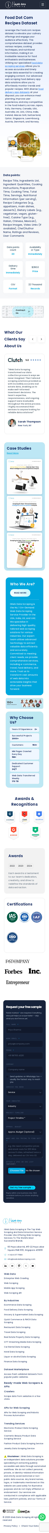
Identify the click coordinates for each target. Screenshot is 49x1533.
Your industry (13, 1101)
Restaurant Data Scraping (17, 1327)
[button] (32, 339)
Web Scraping (11, 1283)
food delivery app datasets (24, 90)
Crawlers (9, 1391)
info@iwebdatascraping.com (21, 1259)
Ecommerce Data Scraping (18, 1304)
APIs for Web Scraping (17, 1407)
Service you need (15, 1087)
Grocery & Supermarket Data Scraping (23, 1314)
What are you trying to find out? (23, 1139)
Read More (13, 453)
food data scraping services (23, 64)
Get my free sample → (22, 1187)
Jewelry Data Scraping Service (19, 1448)
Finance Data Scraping (15, 1361)
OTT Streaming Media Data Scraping (22, 1342)
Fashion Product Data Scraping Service (23, 1443)
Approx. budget (14, 1127)
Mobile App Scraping (14, 1288)
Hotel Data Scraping (14, 1351)
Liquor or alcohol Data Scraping (20, 1356)
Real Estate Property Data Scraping (21, 1337)
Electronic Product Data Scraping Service (21, 1429)
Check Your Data (30, 1526)
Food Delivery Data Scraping (18, 1309)
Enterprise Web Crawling (16, 1278)
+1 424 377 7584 (15, 1255)
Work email (13, 1038)
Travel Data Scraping (14, 1332)
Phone (10, 1050)
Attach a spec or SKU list (19, 1163)
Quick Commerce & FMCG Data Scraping (20, 1321)
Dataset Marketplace (16, 1369)
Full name (12, 1024)
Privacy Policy (11, 1526)
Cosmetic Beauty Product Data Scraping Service (20, 1437)
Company (10, 1064)
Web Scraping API (13, 1293)
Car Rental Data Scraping (17, 1347)
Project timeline (15, 1112)
